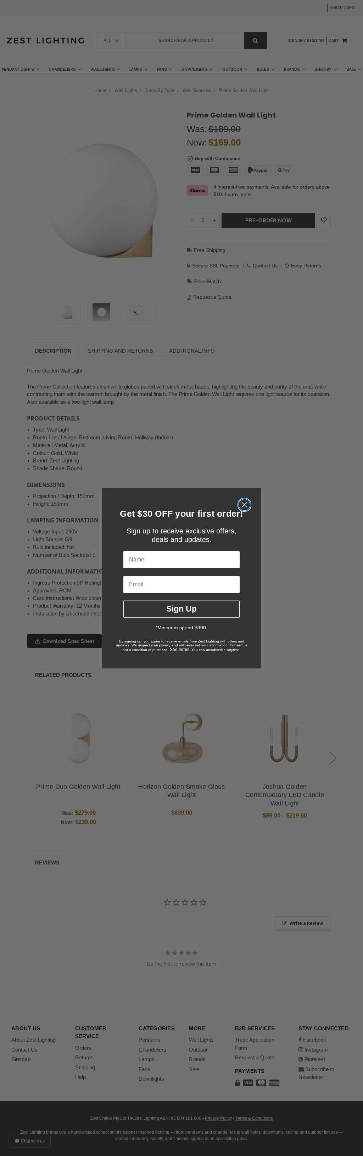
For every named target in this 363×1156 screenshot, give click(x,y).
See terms (179, 649)
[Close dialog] (244, 505)
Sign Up (181, 608)
